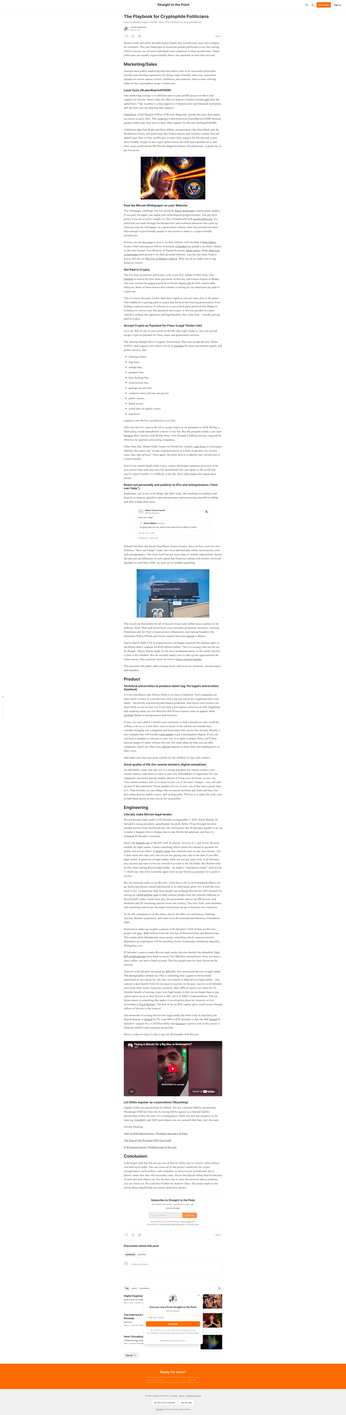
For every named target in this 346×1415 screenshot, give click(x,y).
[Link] (120, 64)
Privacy (174, 1395)
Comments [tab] (130, 1254)
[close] (199, 1295)
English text (143, 843)
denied (213, 1019)
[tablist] (135, 1254)
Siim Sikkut (209, 242)
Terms (181, 1395)
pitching (128, 715)
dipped (148, 1019)
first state (147, 242)
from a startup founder (188, 659)
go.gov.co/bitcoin (202, 219)
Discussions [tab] (144, 1288)
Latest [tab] (134, 1288)
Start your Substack (166, 1402)
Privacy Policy (193, 1333)
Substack (160, 1409)
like (139, 130)
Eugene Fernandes (138, 27)
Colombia (181, 246)
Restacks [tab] (142, 1254)
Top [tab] (127, 1288)
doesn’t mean (162, 851)
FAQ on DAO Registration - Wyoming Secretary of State (155, 1134)
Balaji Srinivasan (184, 211)
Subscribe (324, 5)
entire (151, 283)
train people (166, 734)
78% (177, 956)
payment (179, 346)
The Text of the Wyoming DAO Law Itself (147, 1140)
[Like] (126, 36)
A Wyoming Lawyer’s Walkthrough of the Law (150, 1147)
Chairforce (130, 115)
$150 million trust (148, 895)
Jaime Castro (193, 251)
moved (190, 636)
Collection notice (193, 1395)
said (206, 100)
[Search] (307, 5)
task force (200, 447)
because (128, 436)
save (139, 933)
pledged (128, 279)
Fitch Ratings (147, 1004)
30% (167, 972)
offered (166, 747)
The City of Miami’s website (161, 259)
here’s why (185, 283)
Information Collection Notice (172, 1333)
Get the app (186, 1402)
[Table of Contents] (3, 707)
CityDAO (139, 1120)
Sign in (337, 5)
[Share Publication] (312, 5)
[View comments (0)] (133, 36)
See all (129, 1355)
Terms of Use (186, 1330)
